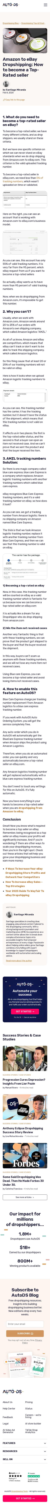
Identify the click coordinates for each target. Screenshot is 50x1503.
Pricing (29, 1402)
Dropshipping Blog (11, 23)
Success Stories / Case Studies (17, 1075)
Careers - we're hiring (33, 1416)
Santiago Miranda (16, 89)
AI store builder (33, 1424)
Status (28, 1409)
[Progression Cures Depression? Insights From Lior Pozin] (25, 1058)
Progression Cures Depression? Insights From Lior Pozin (24, 1081)
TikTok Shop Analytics (31, 1431)
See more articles (24, 1197)
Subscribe (23, 1333)
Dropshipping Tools (19, 1491)
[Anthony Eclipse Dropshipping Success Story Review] (25, 1107)
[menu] (45, 5)
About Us (7, 1402)
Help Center (9, 1409)
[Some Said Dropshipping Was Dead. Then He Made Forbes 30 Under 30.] (25, 1155)
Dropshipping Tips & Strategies (33, 23)
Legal (5, 1424)
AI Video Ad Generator (9, 1431)
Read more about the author (19, 961)
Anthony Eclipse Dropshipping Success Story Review (23, 1130)
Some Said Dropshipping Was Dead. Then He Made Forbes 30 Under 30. (23, 1180)
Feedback (8, 1417)
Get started (23, 1498)
